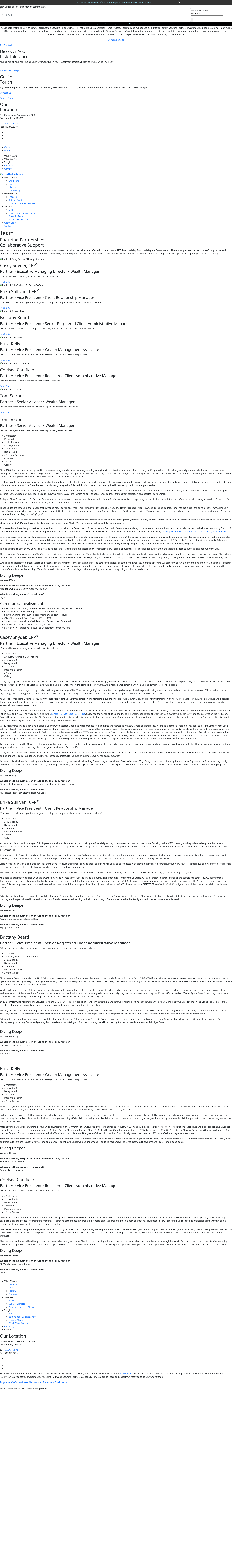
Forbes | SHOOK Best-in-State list (68, 713)
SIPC (129, 1373)
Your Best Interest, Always (22, 203)
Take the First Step (9, 70)
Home (7, 150)
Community (14, 190)
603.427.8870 (11, 123)
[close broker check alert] (179, 2)
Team (11, 183)
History (12, 187)
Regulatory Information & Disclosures (20, 1382)
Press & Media (16, 216)
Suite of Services (17, 200)
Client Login (10, 165)
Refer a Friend (7, 98)
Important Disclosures (55, 1382)
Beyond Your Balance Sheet (22, 213)
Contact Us (5, 92)
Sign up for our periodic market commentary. (23, 6)
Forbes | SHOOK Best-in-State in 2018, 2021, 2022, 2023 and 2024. (195, 531)
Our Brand (14, 180)
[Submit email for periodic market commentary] (192, 20)
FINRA (123, 1373)
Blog (11, 209)
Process (13, 196)
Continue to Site (116, 39)
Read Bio (5, 281)
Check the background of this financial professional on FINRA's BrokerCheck (114, 2)
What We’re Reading (19, 219)
